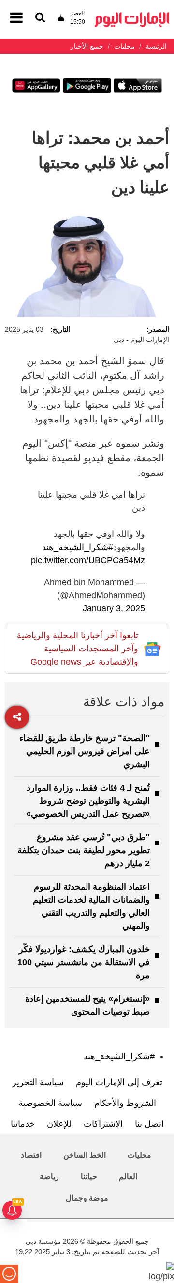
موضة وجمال (87, 1198)
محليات (139, 1155)
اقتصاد (31, 1155)
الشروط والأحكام (125, 1103)
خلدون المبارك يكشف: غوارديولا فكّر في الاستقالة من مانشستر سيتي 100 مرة (83, 962)
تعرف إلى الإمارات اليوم (119, 1082)
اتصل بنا (149, 1124)
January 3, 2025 (114, 608)
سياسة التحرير (38, 1082)
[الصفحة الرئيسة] (132, 15)
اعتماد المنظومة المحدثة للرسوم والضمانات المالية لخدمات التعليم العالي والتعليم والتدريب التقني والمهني (91, 906)
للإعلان (59, 1124)
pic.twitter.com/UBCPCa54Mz (88, 560)
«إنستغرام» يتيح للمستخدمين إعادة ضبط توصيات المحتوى (87, 1005)
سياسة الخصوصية (50, 1103)
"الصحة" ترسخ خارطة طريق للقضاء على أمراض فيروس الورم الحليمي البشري (84, 751)
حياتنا (89, 1176)
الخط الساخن (84, 1155)
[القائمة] (40, 18)
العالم (128, 1176)
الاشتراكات (103, 1124)
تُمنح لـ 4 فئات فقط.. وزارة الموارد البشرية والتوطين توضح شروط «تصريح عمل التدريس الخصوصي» (88, 801)
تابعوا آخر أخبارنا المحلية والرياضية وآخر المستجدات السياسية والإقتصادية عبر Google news (77, 648)
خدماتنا (23, 1124)
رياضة (49, 1176)
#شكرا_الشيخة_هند (77, 547)
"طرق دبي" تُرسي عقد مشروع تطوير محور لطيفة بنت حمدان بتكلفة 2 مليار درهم (83, 850)
